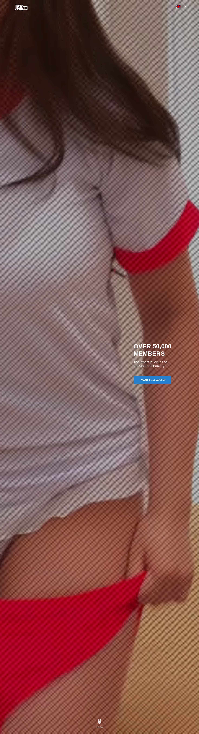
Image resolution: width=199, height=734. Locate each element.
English (178, 6)
